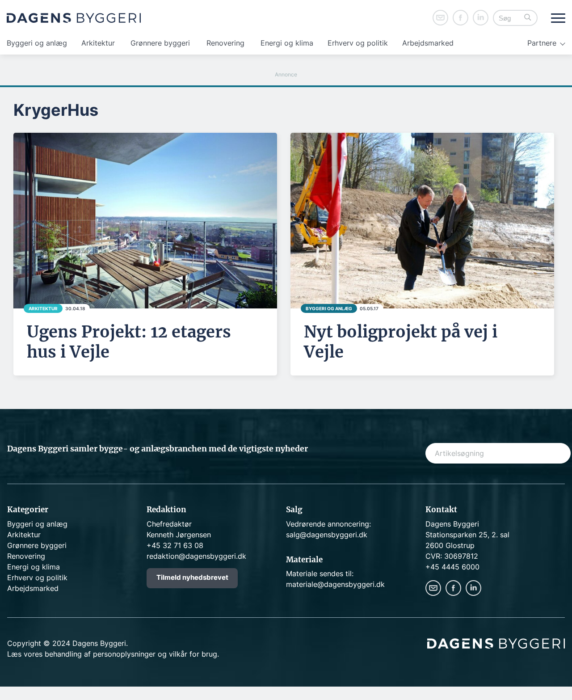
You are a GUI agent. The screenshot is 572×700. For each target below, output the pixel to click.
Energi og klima (287, 42)
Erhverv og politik (358, 42)
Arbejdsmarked (428, 42)
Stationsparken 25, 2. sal (467, 534)
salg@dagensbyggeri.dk (326, 534)
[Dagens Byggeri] (74, 17)
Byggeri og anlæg (37, 42)
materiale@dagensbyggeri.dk (335, 584)
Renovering (225, 42)
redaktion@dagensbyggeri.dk (196, 556)
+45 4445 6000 (452, 566)
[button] (527, 18)
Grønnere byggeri (160, 42)
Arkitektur (98, 42)
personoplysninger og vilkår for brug (155, 653)
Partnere (541, 42)
